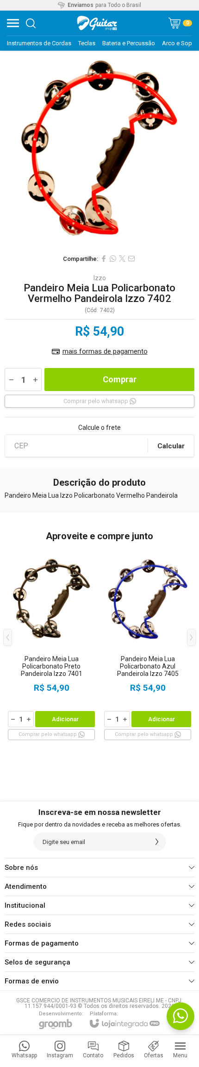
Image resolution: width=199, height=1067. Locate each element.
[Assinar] (157, 841)
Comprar (120, 379)
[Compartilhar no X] (122, 258)
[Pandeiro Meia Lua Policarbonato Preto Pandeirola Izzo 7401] (51, 644)
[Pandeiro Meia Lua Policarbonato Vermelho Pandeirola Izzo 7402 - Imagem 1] (99, 150)
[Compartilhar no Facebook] (103, 258)
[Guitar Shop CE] (97, 23)
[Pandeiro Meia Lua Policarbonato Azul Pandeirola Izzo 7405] (147, 644)
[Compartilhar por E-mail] (131, 258)
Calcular (171, 446)
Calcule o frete (99, 427)
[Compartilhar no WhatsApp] (113, 258)
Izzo (99, 278)
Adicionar (65, 719)
